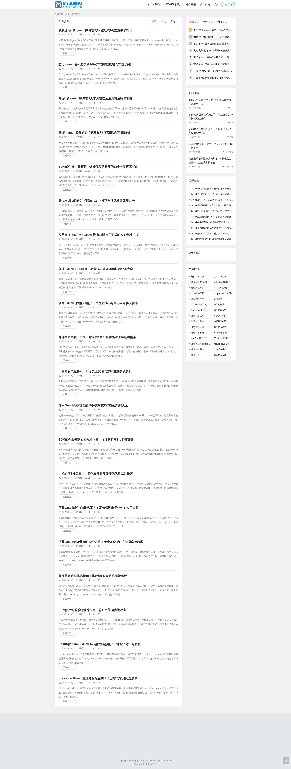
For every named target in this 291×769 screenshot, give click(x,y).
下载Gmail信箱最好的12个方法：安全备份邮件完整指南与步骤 (101, 541)
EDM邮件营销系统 (222, 338)
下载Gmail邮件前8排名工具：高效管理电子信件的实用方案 (99, 507)
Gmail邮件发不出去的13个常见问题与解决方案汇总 (215, 194)
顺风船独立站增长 (199, 282)
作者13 (65, 34)
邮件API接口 (155, 4)
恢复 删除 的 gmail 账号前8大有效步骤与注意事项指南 (95, 30)
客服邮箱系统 (197, 321)
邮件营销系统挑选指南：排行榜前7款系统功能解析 (93, 576)
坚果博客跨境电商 (222, 282)
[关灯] (286, 760)
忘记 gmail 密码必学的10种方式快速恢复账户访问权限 (95, 64)
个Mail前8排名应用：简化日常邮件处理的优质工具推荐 (96, 473)
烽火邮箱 (205, 4)
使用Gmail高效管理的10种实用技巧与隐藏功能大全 (93, 405)
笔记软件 (218, 299)
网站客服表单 (220, 355)
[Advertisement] (145, 737)
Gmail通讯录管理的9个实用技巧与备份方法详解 (213, 222)
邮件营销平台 (197, 349)
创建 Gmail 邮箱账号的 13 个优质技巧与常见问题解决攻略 (98, 303)
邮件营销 (191, 4)
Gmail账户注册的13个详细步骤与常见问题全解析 (214, 239)
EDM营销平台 (173, 4)
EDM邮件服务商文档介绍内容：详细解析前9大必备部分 (96, 439)
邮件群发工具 (197, 316)
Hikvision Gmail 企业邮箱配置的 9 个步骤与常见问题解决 (98, 678)
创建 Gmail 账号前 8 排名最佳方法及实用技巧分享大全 (96, 269)
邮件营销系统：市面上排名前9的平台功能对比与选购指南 (97, 337)
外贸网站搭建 (197, 327)
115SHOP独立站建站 (201, 304)
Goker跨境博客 (221, 287)
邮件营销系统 (220, 310)
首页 (67, 14)
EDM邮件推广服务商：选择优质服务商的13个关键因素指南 (98, 166)
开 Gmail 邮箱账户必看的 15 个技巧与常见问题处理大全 (97, 200)
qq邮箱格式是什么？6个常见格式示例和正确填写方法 (210, 102)
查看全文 (67, 53)
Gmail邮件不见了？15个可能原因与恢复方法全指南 (215, 200)
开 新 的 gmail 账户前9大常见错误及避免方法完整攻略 (95, 98)
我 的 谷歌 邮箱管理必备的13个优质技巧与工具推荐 (219, 36)
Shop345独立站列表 (223, 293)
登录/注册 (228, 4)
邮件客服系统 (220, 327)
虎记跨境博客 (197, 287)
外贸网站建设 (220, 321)
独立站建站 (219, 304)
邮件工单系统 (197, 332)
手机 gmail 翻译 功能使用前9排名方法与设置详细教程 (220, 43)
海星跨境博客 (197, 299)
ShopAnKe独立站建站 (201, 310)
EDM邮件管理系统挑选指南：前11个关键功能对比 (92, 610)
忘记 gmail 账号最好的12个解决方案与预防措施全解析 (220, 57)
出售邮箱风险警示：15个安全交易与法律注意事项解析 (95, 371)
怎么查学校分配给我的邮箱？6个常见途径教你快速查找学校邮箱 (210, 160)
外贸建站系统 (220, 316)
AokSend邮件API (199, 338)
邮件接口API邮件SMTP (202, 344)
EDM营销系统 (220, 332)
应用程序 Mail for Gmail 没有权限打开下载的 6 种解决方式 (99, 234)
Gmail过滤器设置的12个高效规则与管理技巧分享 (214, 216)
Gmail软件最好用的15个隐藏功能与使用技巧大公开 (215, 228)
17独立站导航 (197, 293)
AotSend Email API (222, 344)
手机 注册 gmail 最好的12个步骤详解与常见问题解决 (219, 30)
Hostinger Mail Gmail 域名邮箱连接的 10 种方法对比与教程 (100, 644)
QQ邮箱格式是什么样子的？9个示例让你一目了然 (210, 146)
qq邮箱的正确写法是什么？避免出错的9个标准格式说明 (210, 131)
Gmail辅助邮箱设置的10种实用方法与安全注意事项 (215, 233)
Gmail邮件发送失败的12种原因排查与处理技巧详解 (215, 188)
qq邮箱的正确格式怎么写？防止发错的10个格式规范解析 (211, 116)
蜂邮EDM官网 (197, 276)
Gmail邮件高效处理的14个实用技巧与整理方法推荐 (215, 211)
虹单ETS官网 (220, 276)
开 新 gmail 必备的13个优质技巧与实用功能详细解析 (94, 132)
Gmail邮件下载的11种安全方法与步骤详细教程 (213, 205)
